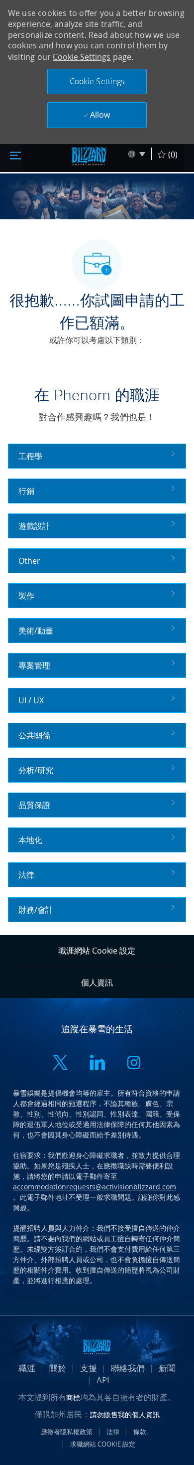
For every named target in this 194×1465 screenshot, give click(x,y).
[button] (97, 81)
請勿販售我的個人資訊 (125, 1414)
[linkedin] (97, 1063)
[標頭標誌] (89, 156)
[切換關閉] (15, 154)
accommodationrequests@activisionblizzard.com (94, 1186)
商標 (73, 1397)
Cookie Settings (81, 56)
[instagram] (133, 1063)
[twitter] (60, 1063)
